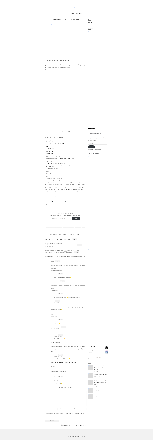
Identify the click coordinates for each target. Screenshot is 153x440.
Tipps (83, 227)
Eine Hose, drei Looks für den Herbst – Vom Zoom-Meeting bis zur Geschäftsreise (101, 367)
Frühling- (48, 163)
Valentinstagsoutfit (50, 141)
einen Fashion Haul (50, 166)
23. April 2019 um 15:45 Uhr (58, 321)
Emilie (52, 261)
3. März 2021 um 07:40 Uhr (49, 240)
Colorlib (76, 436)
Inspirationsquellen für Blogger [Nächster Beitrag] (73, 425)
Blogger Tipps (74, 13)
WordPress (83, 436)
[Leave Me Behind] (106, 347)
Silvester (62, 143)
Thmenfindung (78, 227)
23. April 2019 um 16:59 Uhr (55, 282)
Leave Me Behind (92, 346)
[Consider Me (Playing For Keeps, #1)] (106, 351)
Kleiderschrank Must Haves (51, 150)
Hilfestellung (66, 227)
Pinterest (72, 189)
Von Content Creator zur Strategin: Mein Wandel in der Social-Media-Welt (100, 382)
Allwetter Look (49, 146)
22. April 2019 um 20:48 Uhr (55, 328)
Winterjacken (61, 158)
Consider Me (91, 350)
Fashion (80, 13)
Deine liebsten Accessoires (51, 151)
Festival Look (49, 161)
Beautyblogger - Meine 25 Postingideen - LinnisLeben (58, 252)
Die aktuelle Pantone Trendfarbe (52, 155)
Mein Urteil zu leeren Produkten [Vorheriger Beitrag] (58, 424)
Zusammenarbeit (64, 2)
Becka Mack (90, 352)
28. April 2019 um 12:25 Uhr (58, 275)
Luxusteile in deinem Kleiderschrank (53, 176)
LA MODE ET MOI (58, 270)
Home (46, 2)
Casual (65, 165)
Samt (63, 156)
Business (68, 165)
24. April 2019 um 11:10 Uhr (58, 295)
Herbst (56, 140)
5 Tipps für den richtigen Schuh (100, 394)
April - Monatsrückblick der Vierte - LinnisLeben (58, 239)
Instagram (67, 189)
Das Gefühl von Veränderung (99, 389)
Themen (72, 227)
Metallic (65, 156)
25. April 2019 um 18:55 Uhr (55, 262)
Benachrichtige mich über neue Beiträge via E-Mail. (54, 417)
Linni (71, 22)
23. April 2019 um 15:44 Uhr (58, 356)
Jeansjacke (69, 158)
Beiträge (48, 227)
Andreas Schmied (55, 327)
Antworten (74, 239)
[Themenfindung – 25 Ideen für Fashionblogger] (65, 40)
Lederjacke (65, 158)
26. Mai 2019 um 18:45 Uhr (49, 253)
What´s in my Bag (50, 153)
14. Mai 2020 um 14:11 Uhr (49, 246)
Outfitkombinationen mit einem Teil (53, 160)
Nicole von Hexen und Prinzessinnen (60, 362)
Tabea (52, 301)
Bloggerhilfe (54, 227)
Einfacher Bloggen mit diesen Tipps (76, 65)
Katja (52, 342)
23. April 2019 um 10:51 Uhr (55, 302)
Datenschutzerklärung (83, 2)
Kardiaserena (54, 281)
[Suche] (107, 2)
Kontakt (92, 2)
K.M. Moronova (91, 347)
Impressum (73, 2)
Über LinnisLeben (55, 2)
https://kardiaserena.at (54, 290)
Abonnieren (76, 218)
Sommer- (52, 140)
